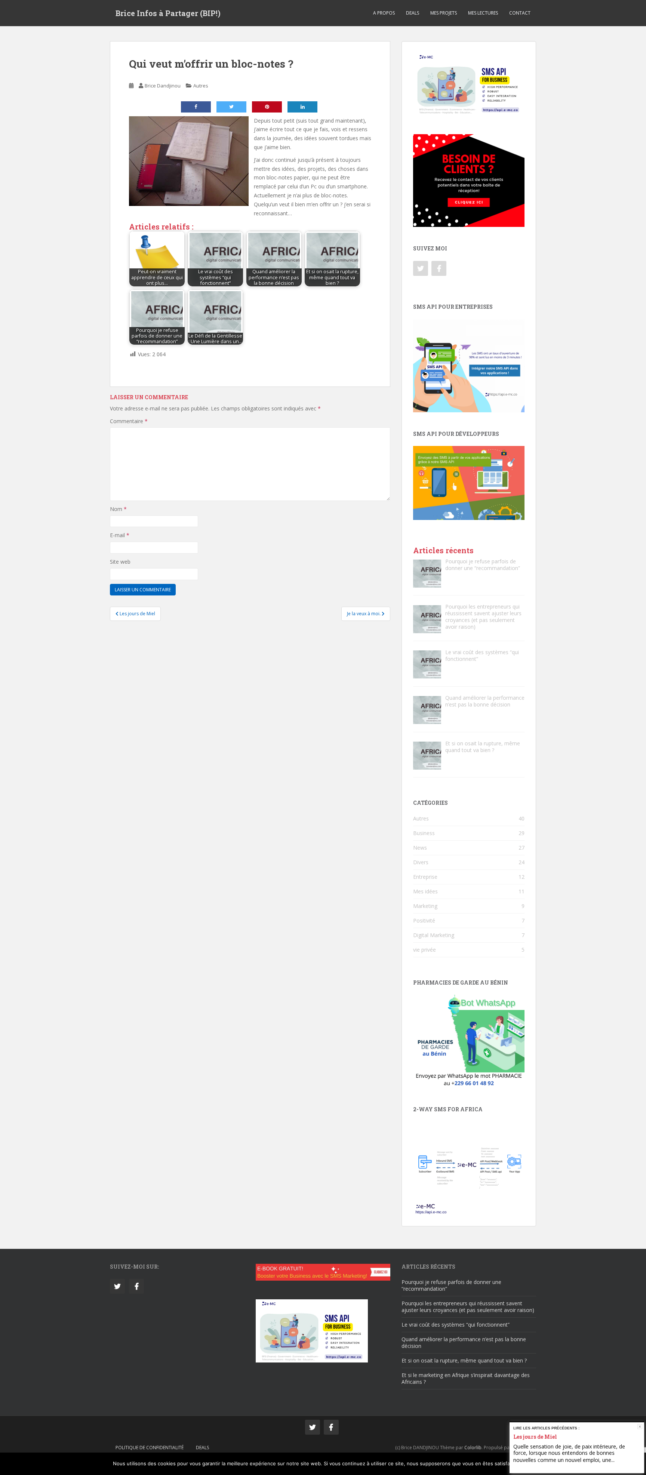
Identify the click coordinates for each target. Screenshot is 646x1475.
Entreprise (425, 876)
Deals (412, 13)
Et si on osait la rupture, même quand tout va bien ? (464, 1360)
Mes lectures (483, 13)
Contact (519, 13)
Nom (118, 508)
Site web (120, 561)
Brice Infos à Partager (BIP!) (168, 13)
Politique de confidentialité (150, 1447)
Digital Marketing (433, 935)
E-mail (119, 535)
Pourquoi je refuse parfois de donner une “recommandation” (451, 1285)
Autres (200, 85)
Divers (420, 862)
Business (424, 833)
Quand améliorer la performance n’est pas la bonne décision (464, 1342)
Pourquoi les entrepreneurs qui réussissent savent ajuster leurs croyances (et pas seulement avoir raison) (468, 1307)
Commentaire (129, 421)
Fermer (639, 1426)
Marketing (425, 905)
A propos (384, 13)
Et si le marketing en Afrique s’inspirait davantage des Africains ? (466, 1378)
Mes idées (425, 891)
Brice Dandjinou (163, 85)
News (420, 847)
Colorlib (473, 1447)
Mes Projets (443, 13)
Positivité (424, 920)
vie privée (424, 949)
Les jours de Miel (535, 1436)
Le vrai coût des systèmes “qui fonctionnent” (456, 1324)
